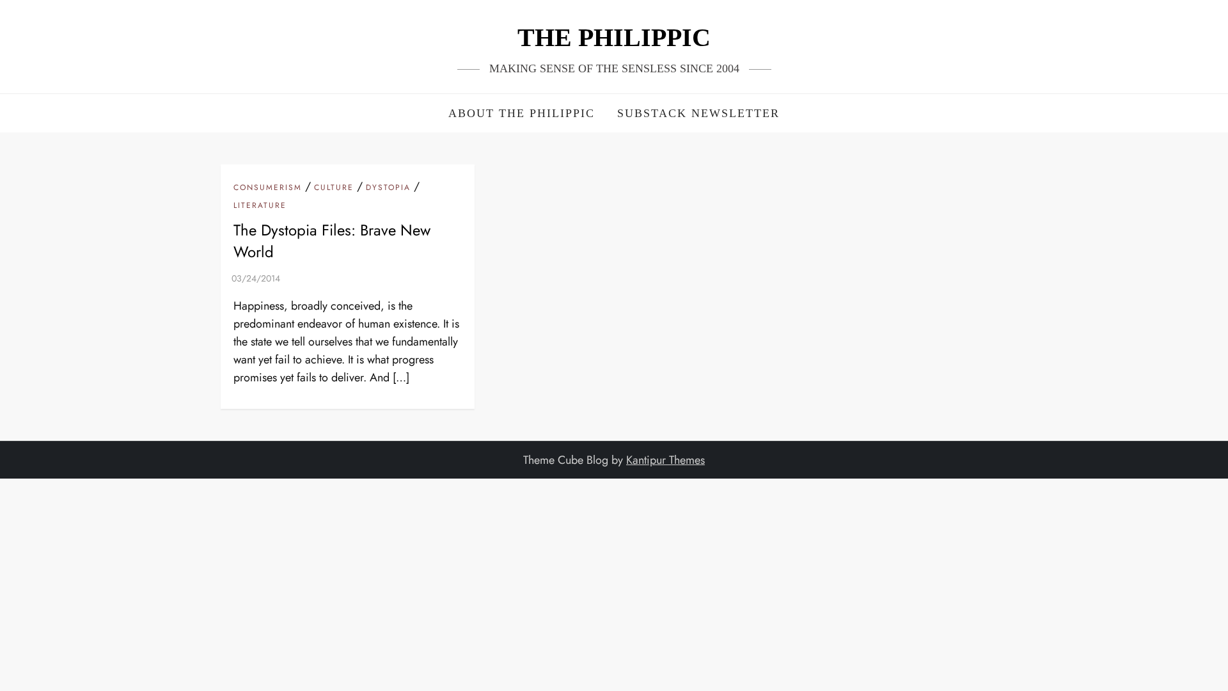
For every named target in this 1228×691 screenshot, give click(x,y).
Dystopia (388, 188)
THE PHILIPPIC (614, 37)
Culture (334, 188)
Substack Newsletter (698, 113)
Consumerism (267, 188)
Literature (260, 206)
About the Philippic (521, 113)
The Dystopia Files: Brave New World (331, 241)
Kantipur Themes (665, 460)
